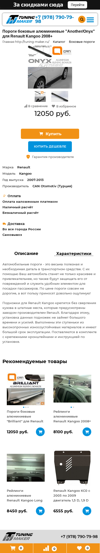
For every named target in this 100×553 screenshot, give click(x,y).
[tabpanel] (26, 388)
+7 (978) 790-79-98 (54, 19)
